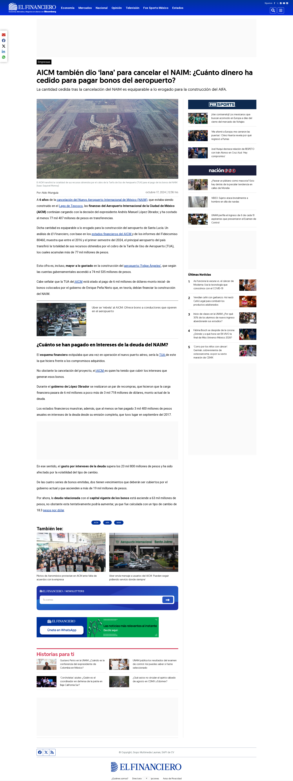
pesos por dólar (53, 510)
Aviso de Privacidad (172, 779)
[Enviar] (167, 600)
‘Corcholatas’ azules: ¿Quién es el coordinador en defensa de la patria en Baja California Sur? (81, 681)
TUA (162, 355)
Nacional (102, 8)
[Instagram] (281, 3)
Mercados (85, 8)
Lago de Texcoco (71, 206)
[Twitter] (278, 3)
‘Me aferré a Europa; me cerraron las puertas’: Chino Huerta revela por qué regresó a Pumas (231, 136)
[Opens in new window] (198, 118)
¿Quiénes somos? (120, 779)
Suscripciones (152, 779)
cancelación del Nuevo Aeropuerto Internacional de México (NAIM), (102, 200)
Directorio (137, 779)
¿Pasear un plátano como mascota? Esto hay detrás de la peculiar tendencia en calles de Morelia (232, 185)
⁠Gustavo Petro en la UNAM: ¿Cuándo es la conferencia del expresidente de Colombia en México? (82, 664)
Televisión (132, 8)
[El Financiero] (32, 8)
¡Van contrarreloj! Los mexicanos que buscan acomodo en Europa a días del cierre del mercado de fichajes (231, 118)
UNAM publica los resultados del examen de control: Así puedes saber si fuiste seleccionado (155, 664)
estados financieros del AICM (112, 234)
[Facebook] (275, 3)
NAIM (119, 523)
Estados (177, 8)
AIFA (107, 523)
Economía (67, 8)
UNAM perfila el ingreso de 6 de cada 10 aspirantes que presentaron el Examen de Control (233, 219)
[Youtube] (284, 3)
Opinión (117, 8)
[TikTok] (287, 3)
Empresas (44, 62)
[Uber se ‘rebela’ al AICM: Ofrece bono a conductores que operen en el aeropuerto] (61, 319)
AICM (78, 281)
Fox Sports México (155, 8)
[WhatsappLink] (98, 626)
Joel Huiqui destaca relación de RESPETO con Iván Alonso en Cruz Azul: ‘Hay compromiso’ (232, 153)
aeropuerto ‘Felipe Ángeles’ (142, 266)
